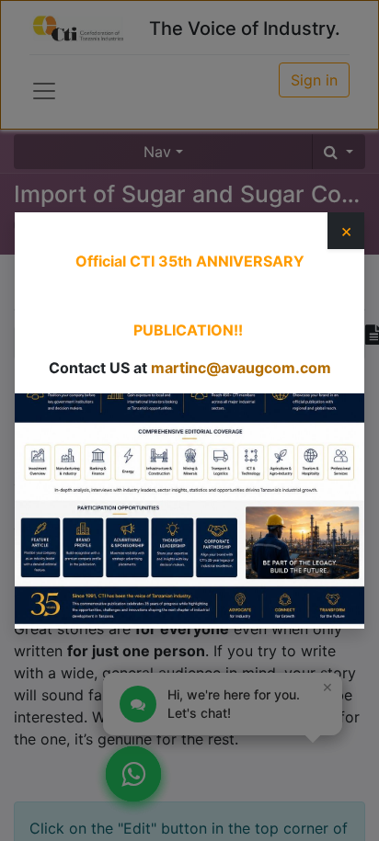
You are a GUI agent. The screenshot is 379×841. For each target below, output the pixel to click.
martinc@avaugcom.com (241, 367)
